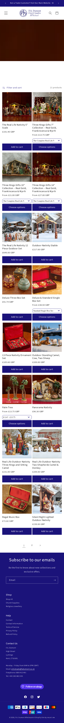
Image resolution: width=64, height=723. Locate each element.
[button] (6, 13)
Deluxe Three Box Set (13, 297)
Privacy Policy (11, 630)
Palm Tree (7, 407)
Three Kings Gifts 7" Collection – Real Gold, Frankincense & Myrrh (44, 127)
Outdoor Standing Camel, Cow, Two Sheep (46, 357)
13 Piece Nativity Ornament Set (16, 357)
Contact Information (14, 623)
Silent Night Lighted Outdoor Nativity (43, 519)
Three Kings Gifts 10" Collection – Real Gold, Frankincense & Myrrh (14, 188)
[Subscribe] (54, 580)
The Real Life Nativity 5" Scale (15, 126)
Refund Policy (11, 634)
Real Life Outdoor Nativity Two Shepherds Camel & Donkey (46, 464)
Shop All (9, 599)
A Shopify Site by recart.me (44, 717)
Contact (9, 620)
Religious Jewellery (14, 606)
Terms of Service (12, 627)
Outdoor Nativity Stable (45, 245)
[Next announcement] (58, 3)
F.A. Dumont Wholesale (24, 717)
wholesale (15, 669)
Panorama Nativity (42, 407)
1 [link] (24, 545)
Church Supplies (12, 603)
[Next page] (40, 545)
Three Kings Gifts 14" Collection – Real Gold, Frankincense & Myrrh (44, 188)
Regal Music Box (10, 517)
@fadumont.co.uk (27, 669)
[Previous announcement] (5, 3)
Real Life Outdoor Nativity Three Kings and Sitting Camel (16, 464)
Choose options (47, 147)
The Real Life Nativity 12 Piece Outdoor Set (15, 247)
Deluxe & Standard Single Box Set (46, 299)
